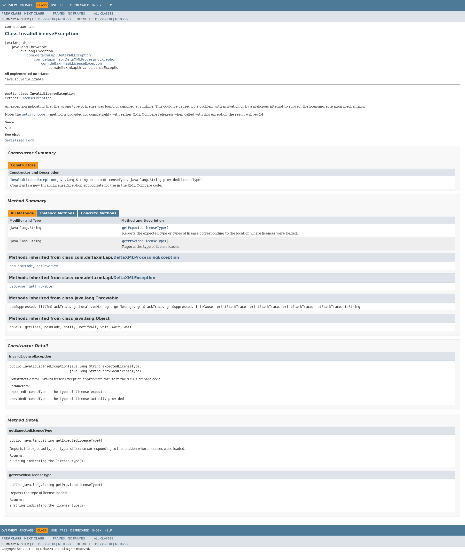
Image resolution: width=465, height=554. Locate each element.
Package (26, 5)
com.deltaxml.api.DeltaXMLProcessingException (75, 59)
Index (96, 5)
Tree (63, 5)
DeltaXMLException (134, 277)
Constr (49, 19)
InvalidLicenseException (32, 180)
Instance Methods (57, 213)
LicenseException (35, 98)
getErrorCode (21, 266)
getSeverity (47, 266)
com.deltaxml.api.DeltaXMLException (59, 55)
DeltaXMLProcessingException (146, 257)
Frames (59, 13)
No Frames (76, 13)
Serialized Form (19, 140)
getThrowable (40, 286)
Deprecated (79, 5)
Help (108, 5)
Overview (9, 5)
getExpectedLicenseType (143, 228)
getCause (17, 286)
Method (64, 19)
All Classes (104, 13)
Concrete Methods (98, 213)
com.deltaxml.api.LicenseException (71, 63)
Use (54, 5)
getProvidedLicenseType (143, 241)
